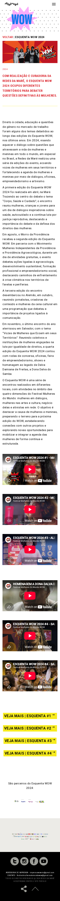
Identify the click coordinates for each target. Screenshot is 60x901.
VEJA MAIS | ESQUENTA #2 (27, 728)
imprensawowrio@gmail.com (42, 872)
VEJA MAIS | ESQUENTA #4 (28, 753)
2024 (5, 69)
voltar (7, 37)
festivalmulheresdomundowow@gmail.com (35, 875)
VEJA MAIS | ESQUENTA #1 (27, 716)
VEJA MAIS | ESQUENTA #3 (28, 741)
